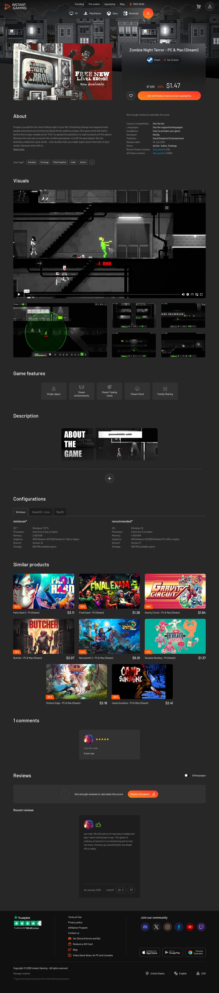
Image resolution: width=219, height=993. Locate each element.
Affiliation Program (78, 927)
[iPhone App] (149, 952)
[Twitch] (201, 926)
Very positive (159, 149)
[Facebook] (178, 926)
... (92, 162)
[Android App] (172, 952)
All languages (199, 775)
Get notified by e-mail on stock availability (169, 95)
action (83, 162)
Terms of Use (75, 917)
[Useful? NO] (131, 890)
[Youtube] (190, 926)
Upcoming (110, 4)
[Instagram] (167, 926)
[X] (156, 926)
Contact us (73, 932)
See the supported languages (168, 127)
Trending (79, 4)
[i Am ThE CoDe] (88, 739)
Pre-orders (94, 4)
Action (156, 145)
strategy (45, 162)
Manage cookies (21, 973)
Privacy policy (75, 922)
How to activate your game (166, 130)
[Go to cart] (199, 6)
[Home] (15, 7)
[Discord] (145, 926)
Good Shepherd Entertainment (168, 138)
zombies (32, 162)
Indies (164, 145)
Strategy (172, 145)
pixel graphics (59, 162)
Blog (122, 4)
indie (73, 162)
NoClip (156, 134)
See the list (158, 123)
